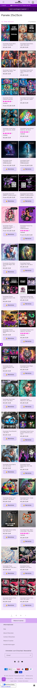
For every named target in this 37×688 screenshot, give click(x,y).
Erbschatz (11, 675)
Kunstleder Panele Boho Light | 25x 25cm (26, 44)
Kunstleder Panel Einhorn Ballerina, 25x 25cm (27, 129)
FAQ (4, 629)
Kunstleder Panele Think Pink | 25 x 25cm (26, 598)
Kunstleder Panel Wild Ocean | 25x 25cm (9, 400)
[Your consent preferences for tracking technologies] (34, 685)
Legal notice (13, 681)
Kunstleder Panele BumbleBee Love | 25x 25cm (9, 331)
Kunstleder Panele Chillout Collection (8, 98)
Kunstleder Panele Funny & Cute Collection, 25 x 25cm (27, 433)
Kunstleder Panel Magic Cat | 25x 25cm (26, 366)
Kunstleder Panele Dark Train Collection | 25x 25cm (26, 71)
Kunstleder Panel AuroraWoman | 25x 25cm (9, 566)
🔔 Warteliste (10, 169)
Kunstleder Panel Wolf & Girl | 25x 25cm (9, 465)
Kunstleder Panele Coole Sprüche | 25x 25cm (26, 330)
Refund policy (29, 675)
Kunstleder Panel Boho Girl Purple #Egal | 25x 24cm (9, 264)
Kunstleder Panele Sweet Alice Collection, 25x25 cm (27, 99)
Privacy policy (9, 678)
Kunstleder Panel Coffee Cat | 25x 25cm (9, 530)
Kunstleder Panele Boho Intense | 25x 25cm (9, 44)
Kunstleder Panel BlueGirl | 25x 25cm (10, 432)
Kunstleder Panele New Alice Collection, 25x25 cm (9, 130)
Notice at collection (6, 686)
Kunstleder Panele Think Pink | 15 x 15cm (9, 598)
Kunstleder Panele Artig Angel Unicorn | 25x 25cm (27, 297)
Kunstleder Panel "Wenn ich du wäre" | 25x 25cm (26, 530)
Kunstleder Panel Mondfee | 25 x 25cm (25, 566)
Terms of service (19, 678)
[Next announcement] (34, 9)
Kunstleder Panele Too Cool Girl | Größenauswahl (26, 227)
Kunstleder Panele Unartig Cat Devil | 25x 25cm (9, 298)
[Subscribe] (30, 655)
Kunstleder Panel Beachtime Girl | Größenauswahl (24, 162)
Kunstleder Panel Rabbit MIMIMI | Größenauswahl (27, 194)
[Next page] (25, 615)
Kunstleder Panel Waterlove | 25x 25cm (26, 400)
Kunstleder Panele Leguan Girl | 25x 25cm (26, 264)
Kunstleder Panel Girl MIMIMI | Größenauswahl (9, 194)
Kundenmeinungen (9, 644)
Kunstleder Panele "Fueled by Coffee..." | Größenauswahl (9, 227)
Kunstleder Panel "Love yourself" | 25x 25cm (9, 498)
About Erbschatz (8, 633)
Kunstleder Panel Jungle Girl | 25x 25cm (26, 498)
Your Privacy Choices (10, 684)
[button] (3, 2)
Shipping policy (29, 678)
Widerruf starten (18, 620)
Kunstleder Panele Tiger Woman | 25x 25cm (9, 70)
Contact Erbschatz (9, 637)
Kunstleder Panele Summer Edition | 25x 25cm (8, 367)
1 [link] (11, 615)
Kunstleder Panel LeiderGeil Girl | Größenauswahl (7, 162)
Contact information (23, 681)
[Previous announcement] (3, 9)
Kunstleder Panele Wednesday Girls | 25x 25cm (26, 466)
